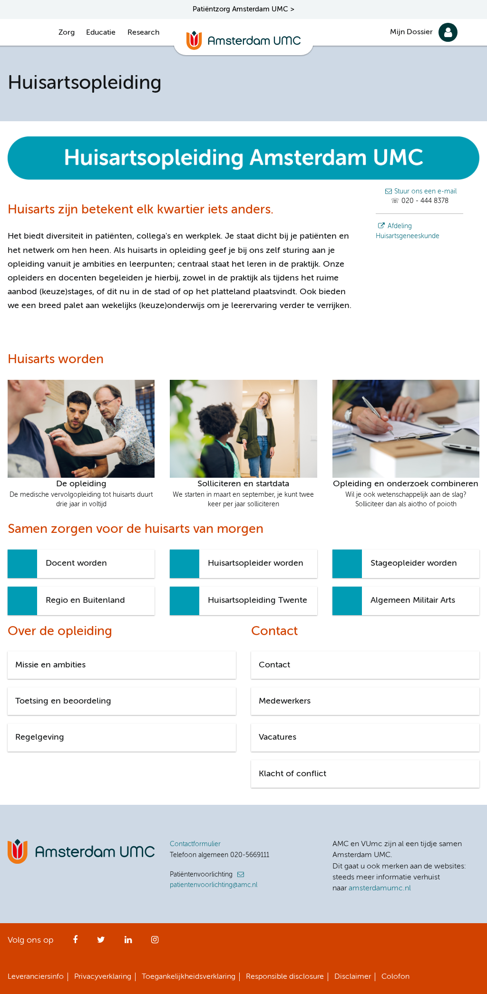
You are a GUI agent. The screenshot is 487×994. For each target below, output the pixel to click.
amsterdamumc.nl (380, 888)
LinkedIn (128, 943)
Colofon (395, 977)
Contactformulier (195, 844)
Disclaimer (352, 977)
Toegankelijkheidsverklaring (188, 977)
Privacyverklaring (102, 977)
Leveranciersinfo (36, 977)
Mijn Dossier (411, 32)
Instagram (154, 943)
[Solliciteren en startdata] (243, 428)
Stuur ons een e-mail (425, 191)
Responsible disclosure (285, 977)
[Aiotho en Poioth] (405, 428)
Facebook (75, 943)
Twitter (101, 943)
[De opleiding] (81, 428)
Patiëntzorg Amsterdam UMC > (243, 9)
